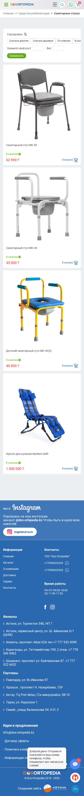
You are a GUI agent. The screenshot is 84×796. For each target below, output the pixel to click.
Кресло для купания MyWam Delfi (27, 453)
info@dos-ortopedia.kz (18, 732)
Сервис (7, 581)
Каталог (6, 4)
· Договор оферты (16, 741)
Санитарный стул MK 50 (21, 145)
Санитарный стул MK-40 (21, 247)
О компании (11, 568)
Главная (8, 13)
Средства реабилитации (33, 13)
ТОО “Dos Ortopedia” (57, 556)
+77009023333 (53, 563)
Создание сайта (29, 788)
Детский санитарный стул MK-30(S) (29, 350)
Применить (16, 55)
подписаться (23, 532)
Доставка (9, 575)
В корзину (67, 159)
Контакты (9, 587)
